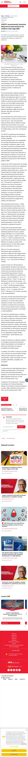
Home (4, 679)
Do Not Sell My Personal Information (14, 645)
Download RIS (4, 399)
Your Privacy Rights (14, 646)
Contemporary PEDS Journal (7, 17)
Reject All (14, 750)
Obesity (3, 438)
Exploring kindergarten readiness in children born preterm (7, 409)
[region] (14, 742)
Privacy (14, 643)
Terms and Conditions (14, 642)
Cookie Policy (24, 744)
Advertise (14, 635)
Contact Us (14, 637)
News (16, 679)
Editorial (14, 638)
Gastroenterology (11, 438)
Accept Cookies (14, 754)
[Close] (26, 729)
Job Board (14, 640)
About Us (14, 633)
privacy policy (5, 430)
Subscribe (20, 426)
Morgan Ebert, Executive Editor (10, 558)
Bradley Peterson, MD (8, 499)
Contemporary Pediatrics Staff (10, 471)
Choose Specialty (12, 6)
